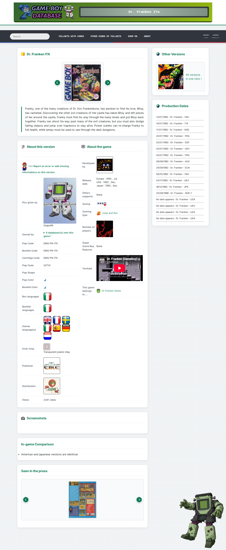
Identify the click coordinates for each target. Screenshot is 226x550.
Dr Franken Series (111, 290)
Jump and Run (109, 213)
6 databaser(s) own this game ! (58, 234)
